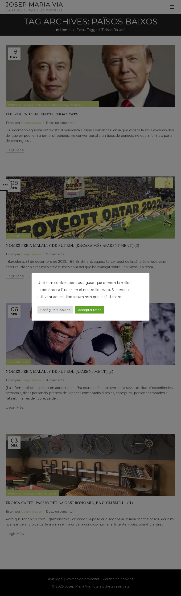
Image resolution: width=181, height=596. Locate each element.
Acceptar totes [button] (89, 310)
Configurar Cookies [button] (55, 310)
